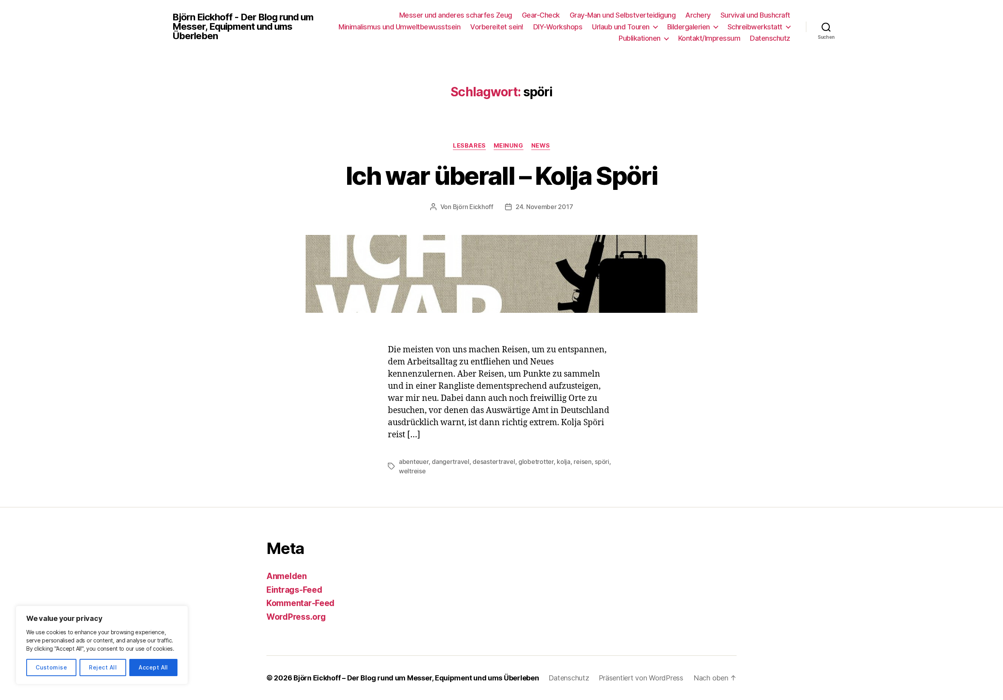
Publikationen (640, 38)
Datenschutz (770, 38)
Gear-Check (541, 15)
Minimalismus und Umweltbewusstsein (399, 27)
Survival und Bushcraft (755, 15)
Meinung (508, 145)
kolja (563, 461)
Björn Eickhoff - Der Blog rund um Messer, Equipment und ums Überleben (242, 27)
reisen (582, 461)
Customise (51, 667)
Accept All (153, 667)
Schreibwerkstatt (755, 27)
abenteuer (414, 461)
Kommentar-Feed (300, 603)
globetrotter (536, 461)
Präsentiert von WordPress (641, 678)
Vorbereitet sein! (496, 27)
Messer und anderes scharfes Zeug (455, 15)
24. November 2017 (544, 207)
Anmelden (286, 576)
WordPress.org (296, 617)
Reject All (103, 667)
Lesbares (469, 145)
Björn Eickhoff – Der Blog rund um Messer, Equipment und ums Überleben (416, 678)
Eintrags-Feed (294, 590)
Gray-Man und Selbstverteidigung (623, 15)
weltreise (412, 471)
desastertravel (494, 461)
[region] (102, 645)
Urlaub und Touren (621, 27)
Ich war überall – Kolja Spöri (501, 176)
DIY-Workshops (558, 27)
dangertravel (450, 461)
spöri (602, 461)
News (540, 145)
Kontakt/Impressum (709, 38)
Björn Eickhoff (473, 207)
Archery (698, 15)
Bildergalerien (688, 27)
